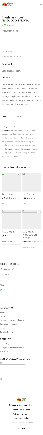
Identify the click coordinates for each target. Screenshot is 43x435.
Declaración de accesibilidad (21, 423)
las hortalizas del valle (11, 142)
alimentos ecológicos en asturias (15, 134)
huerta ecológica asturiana (28, 138)
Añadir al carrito (8, 204)
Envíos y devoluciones (22, 410)
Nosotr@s (4, 275)
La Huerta (4, 280)
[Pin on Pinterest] (15, 40)
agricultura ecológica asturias (23, 131)
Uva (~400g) (28, 194)
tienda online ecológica (19, 153)
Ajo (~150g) (7, 194)
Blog (2, 285)
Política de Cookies (21, 418)
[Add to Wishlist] (4, 40)
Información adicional (11, 57)
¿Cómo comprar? (7, 269)
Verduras (14, 127)
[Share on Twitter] (11, 40)
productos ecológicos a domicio (15, 145)
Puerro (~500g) (9, 232)
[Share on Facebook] (8, 40)
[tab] (21, 51)
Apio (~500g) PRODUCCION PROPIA (29, 235)
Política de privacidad (22, 414)
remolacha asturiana (18, 149)
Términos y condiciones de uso (21, 405)
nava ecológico (27, 142)
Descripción (7, 52)
